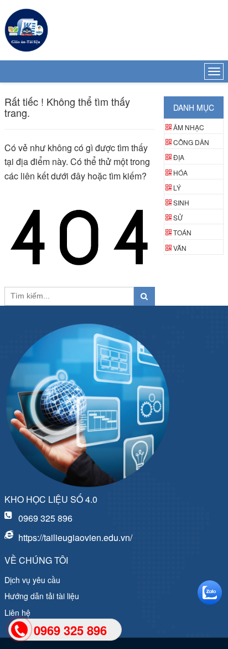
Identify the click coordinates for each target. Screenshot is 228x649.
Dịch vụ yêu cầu (32, 579)
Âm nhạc (188, 127)
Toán (182, 232)
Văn (179, 248)
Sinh (181, 202)
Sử (178, 217)
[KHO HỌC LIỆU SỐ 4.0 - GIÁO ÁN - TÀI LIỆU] (26, 30)
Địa (178, 157)
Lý (177, 187)
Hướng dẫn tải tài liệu (41, 595)
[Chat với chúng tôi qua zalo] (211, 592)
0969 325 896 (45, 518)
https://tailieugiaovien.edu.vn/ (75, 537)
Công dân (191, 142)
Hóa (180, 172)
